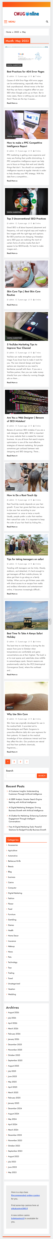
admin (11, 76)
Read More (11, 103)
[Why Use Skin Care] (26, 696)
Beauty (10, 285)
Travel (9, 553)
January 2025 (13, 1103)
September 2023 (15, 1151)
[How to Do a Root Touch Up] (26, 477)
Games (11, 925)
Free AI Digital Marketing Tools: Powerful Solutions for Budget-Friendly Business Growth (27, 828)
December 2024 (15, 1108)
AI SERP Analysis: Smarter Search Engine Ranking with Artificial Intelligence (25, 801)
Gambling (12, 919)
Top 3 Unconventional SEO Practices (26, 218)
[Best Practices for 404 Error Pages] (26, 57)
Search (9, 770)
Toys (10, 967)
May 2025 (12, 1081)
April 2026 (12, 1023)
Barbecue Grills (14, 861)
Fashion (10, 489)
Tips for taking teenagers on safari (25, 559)
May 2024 (12, 1119)
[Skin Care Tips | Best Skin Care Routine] (26, 274)
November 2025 (15, 1049)
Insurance (12, 941)
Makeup (11, 946)
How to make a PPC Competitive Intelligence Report (24, 144)
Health (10, 930)
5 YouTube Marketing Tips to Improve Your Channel (22, 346)
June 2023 (12, 1167)
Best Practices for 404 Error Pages (25, 71)
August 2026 (13, 1012)
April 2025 (12, 1087)
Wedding (12, 994)
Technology (12, 962)
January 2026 (13, 1039)
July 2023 (12, 1161)
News (10, 951)
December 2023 (15, 1135)
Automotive (12, 855)
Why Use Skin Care (17, 714)
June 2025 (12, 1076)
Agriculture (12, 850)
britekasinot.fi (17, 1218)
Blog (10, 871)
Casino (11, 882)
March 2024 (13, 1129)
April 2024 (12, 1124)
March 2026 (13, 1028)
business (11, 877)
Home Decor (13, 935)
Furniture (11, 914)
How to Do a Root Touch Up (22, 495)
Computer (12, 887)
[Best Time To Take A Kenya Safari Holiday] (26, 615)
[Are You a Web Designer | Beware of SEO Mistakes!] (26, 402)
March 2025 (13, 1092)
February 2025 (14, 1097)
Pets (9, 957)
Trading (11, 973)
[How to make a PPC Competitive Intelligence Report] (26, 124)
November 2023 (15, 1140)
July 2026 (12, 1017)
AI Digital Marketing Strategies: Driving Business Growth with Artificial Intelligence (26, 809)
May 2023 (12, 1172)
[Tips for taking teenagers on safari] (26, 544)
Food (10, 909)
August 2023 (13, 1156)
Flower (10, 903)
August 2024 (13, 1113)
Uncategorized (14, 983)
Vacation (11, 989)
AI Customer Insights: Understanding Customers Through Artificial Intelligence (25, 792)
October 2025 (14, 1055)
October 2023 (14, 1145)
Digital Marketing (14, 65)
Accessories (13, 845)
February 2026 (14, 1033)
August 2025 (13, 1065)
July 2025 (12, 1071)
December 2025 (15, 1044)
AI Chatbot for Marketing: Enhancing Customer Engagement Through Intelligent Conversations (28, 818)
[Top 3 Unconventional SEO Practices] (26, 201)
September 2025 (15, 1060)
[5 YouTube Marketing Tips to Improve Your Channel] (26, 326)
